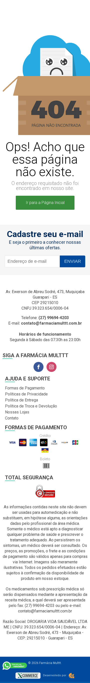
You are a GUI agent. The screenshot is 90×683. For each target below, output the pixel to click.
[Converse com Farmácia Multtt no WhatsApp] (15, 665)
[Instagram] (51, 367)
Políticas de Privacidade (26, 394)
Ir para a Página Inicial (45, 202)
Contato (11, 418)
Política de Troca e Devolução (31, 406)
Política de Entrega (21, 400)
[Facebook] (39, 367)
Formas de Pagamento (25, 388)
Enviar (72, 261)
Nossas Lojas (17, 412)
